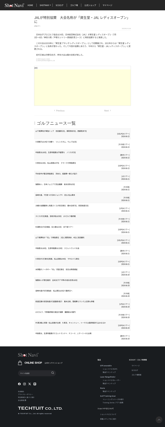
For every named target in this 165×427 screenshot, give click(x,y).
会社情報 (21, 400)
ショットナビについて (108, 414)
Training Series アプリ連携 (113, 402)
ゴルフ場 (74, 5)
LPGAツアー (37, 26)
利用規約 (21, 391)
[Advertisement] (82, 87)
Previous (60, 110)
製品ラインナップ (109, 372)
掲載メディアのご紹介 (108, 419)
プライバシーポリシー (25, 394)
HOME (30, 5)
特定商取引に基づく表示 (26, 397)
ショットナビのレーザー (112, 380)
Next (106, 110)
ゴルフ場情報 (136, 375)
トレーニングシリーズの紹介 (113, 399)
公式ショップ (90, 5)
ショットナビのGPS (110, 369)
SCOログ (59, 5)
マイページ (107, 5)
